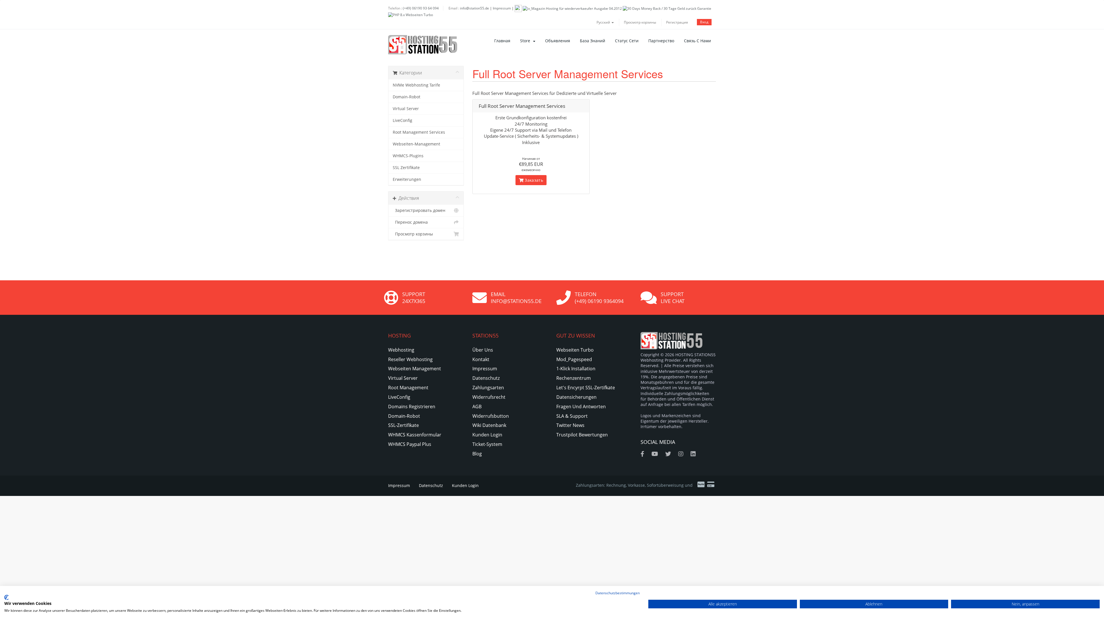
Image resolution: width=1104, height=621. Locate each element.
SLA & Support (572, 416)
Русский (604, 22)
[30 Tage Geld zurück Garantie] (667, 8)
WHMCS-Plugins (408, 155)
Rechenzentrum (573, 378)
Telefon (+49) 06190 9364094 (599, 297)
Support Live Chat (673, 297)
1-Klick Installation (575, 368)
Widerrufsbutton (490, 416)
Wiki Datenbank (489, 425)
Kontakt (480, 359)
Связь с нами (697, 40)
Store (526, 40)
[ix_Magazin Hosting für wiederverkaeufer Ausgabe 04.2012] (572, 8)
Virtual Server (406, 108)
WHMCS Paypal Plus (409, 444)
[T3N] (518, 8)
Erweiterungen (407, 179)
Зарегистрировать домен (419, 210)
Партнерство (661, 40)
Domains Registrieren (411, 406)
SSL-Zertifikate (403, 425)
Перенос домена (410, 222)
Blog (477, 454)
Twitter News (570, 425)
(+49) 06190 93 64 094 (421, 8)
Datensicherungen (576, 397)
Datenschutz (486, 378)
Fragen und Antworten (581, 406)
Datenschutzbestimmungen (617, 593)
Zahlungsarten (488, 387)
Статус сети (627, 40)
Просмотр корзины (640, 22)
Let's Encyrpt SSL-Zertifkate (585, 387)
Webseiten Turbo (575, 350)
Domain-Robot (406, 96)
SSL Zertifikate (406, 167)
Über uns (482, 350)
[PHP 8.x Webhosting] (410, 14)
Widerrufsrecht (488, 397)
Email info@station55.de (516, 297)
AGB (477, 406)
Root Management (408, 387)
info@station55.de (474, 8)
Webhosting (401, 350)
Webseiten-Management (416, 144)
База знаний (592, 40)
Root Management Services (419, 132)
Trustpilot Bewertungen (582, 435)
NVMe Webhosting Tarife (416, 85)
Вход (704, 22)
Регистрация (677, 22)
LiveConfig (402, 120)
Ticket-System (487, 444)
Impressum (502, 8)
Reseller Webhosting (410, 359)
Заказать (533, 180)
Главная (502, 40)
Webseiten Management (414, 368)
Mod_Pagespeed (574, 359)
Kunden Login (487, 435)
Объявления (557, 40)
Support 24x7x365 (413, 297)
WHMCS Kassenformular (414, 435)
